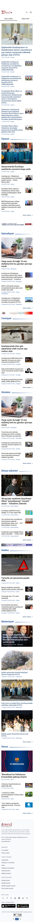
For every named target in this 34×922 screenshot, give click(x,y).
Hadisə (5, 550)
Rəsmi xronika (5, 853)
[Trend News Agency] (6, 825)
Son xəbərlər (4, 850)
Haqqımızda (4, 860)
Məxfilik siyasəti (5, 883)
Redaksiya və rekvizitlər (7, 862)
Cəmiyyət (6, 318)
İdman (4, 746)
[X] (11, 898)
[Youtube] (15, 898)
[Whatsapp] (3, 898)
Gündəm (5, 392)
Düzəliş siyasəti (5, 870)
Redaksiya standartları (7, 868)
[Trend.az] (6, 12)
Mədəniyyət (7, 621)
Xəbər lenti (25, 19)
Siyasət (5, 138)
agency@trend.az (5, 841)
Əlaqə (3, 865)
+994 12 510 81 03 (6, 839)
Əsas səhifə (8, 19)
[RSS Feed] (27, 898)
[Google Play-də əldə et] (23, 906)
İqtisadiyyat (7, 233)
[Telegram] (19, 898)
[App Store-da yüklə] (8, 906)
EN (13, 919)
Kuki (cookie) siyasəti (7, 888)
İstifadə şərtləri (5, 880)
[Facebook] (7, 898)
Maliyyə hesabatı (6, 873)
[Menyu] (31, 12)
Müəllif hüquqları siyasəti (8, 886)
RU (20, 919)
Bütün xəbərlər (27, 215)
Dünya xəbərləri (9, 470)
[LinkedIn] (23, 898)
